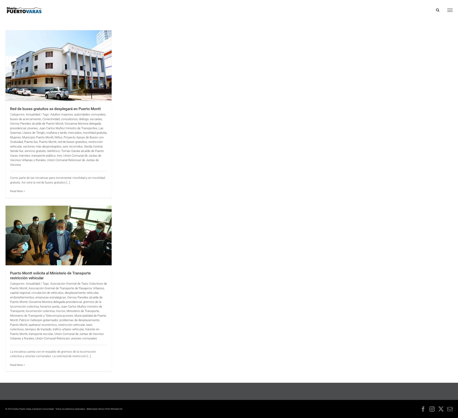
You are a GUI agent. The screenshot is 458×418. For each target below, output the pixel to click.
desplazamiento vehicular (81, 292)
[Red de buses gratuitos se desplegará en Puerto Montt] (59, 65)
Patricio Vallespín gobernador (38, 320)
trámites (24, 155)
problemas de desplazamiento (79, 320)
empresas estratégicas (50, 297)
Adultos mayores (61, 114)
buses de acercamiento (25, 119)
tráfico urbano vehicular (68, 329)
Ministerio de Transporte (83, 311)
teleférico (53, 151)
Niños (58, 137)
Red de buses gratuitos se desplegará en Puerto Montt (55, 109)
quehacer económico (43, 325)
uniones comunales (84, 338)
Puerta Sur (31, 142)
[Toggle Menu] (450, 10)
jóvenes (32, 128)
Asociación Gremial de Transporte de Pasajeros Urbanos (66, 288)
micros (60, 311)
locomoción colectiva (40, 311)
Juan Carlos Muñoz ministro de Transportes (68, 128)
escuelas (96, 119)
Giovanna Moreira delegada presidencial (55, 302)
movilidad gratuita (94, 132)
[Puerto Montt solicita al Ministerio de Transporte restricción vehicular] (59, 235)
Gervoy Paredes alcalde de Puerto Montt (36, 123)
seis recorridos (73, 146)
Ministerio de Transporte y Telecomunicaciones (41, 315)
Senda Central (93, 146)
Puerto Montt (47, 142)
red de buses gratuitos (72, 142)
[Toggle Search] (437, 10)
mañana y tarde (56, 132)
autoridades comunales (90, 114)
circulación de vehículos (47, 292)
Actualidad (33, 114)
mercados (75, 132)
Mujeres (15, 137)
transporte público (43, 155)
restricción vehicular (71, 325)
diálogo (84, 119)
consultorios (69, 119)
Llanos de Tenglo (34, 132)
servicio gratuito (35, 151)
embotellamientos (22, 297)
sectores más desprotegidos (42, 146)
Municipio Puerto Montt (37, 137)
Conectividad (51, 119)
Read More (16, 191)
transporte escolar (41, 334)
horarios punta (49, 306)
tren (59, 155)
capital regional (20, 292)
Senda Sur (16, 151)
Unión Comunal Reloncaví (52, 338)
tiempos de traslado (38, 329)
